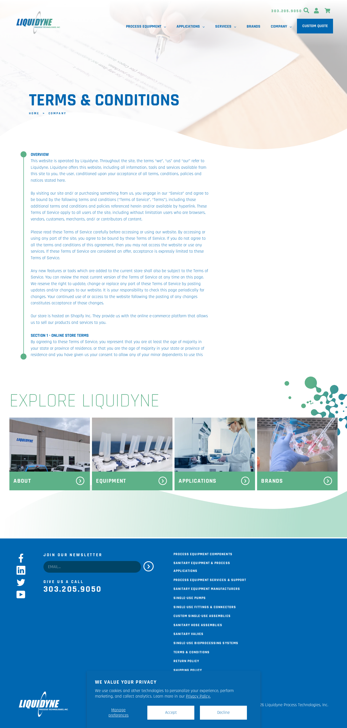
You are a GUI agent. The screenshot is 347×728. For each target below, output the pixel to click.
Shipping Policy (188, 669)
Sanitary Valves (188, 633)
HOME (34, 113)
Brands (272, 481)
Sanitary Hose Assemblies (198, 624)
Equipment (111, 481)
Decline (223, 712)
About (22, 481)
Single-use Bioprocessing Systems (206, 642)
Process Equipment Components (203, 553)
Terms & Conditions (192, 651)
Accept (171, 712)
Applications (197, 481)
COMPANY (57, 113)
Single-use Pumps (190, 597)
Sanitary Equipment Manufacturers (207, 588)
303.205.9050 (286, 11)
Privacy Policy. (198, 696)
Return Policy (186, 660)
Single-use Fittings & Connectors (205, 606)
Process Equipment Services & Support (210, 579)
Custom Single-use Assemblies (202, 615)
